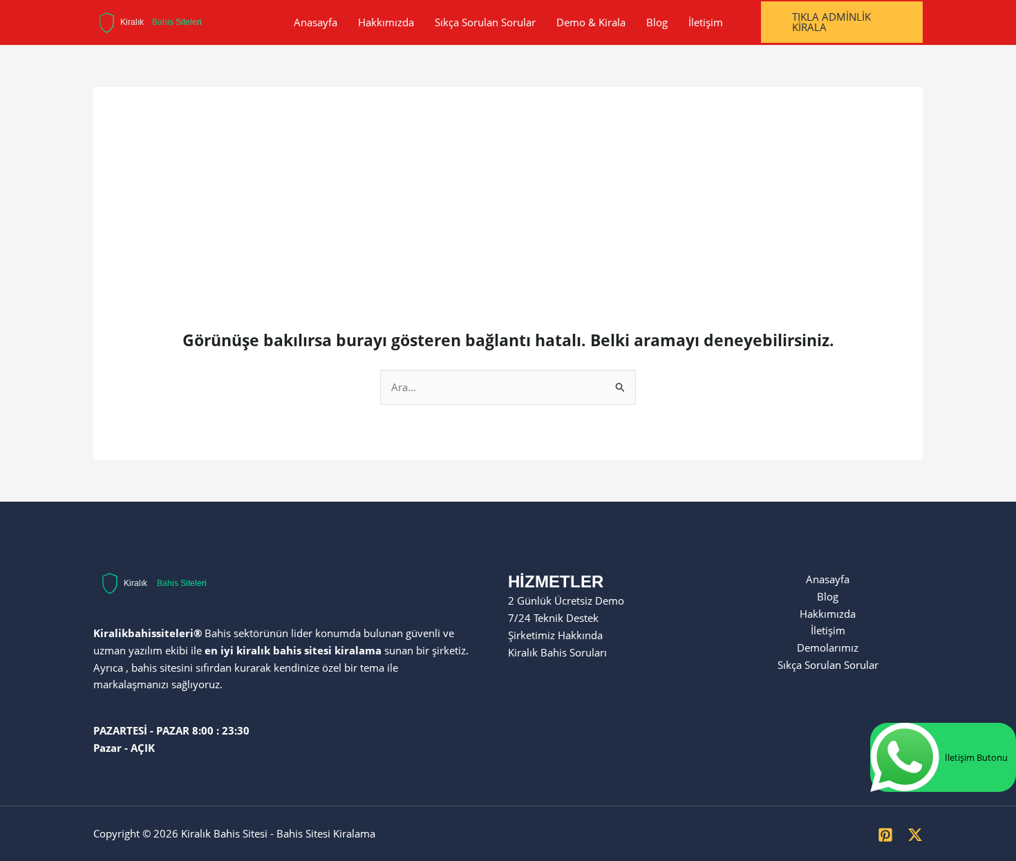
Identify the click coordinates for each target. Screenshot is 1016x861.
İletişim (705, 22)
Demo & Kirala (590, 22)
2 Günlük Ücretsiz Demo (566, 600)
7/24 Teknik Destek (553, 618)
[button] (842, 22)
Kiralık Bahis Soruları (557, 652)
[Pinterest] (885, 834)
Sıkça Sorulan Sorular (485, 22)
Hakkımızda (386, 22)
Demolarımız (827, 647)
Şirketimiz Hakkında (555, 635)
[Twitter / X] (915, 834)
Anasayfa (315, 22)
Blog (657, 22)
